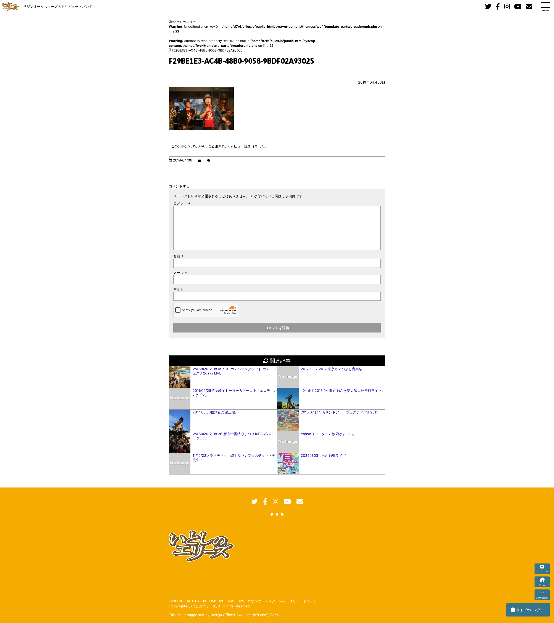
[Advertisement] (274, 557)
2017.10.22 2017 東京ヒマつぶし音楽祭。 (333, 369)
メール (180, 272)
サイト (178, 289)
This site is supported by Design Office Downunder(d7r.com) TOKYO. (225, 615)
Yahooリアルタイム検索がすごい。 (328, 434)
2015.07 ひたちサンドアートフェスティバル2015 (339, 412)
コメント (181, 203)
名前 (178, 256)
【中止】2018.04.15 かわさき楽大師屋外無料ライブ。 (343, 390)
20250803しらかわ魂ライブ (323, 455)
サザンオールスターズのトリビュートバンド (57, 6)
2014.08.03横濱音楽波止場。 (215, 412)
